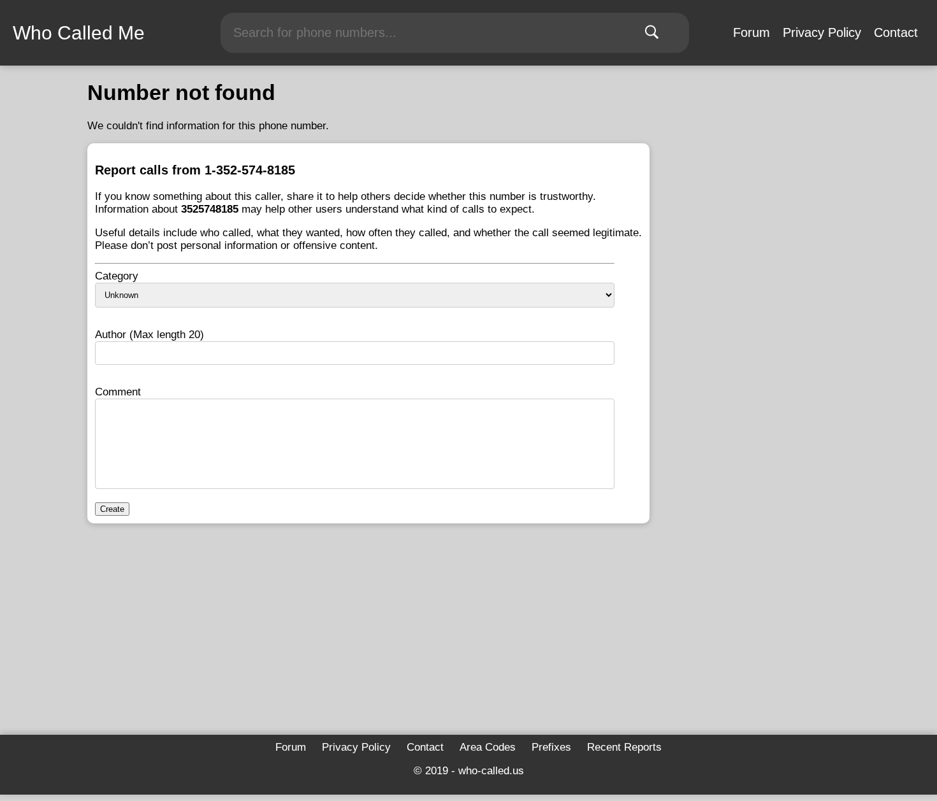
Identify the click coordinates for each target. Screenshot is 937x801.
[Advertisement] (368, 633)
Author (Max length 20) (149, 335)
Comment (118, 392)
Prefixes (551, 747)
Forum (751, 32)
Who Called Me (79, 32)
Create (112, 509)
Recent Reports (624, 747)
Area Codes (488, 747)
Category (116, 276)
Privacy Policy (822, 32)
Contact (896, 32)
